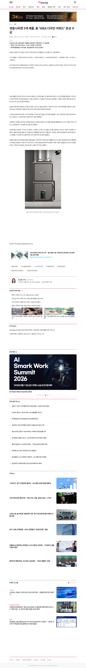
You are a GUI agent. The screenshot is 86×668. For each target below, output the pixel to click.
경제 (43, 7)
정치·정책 (66, 7)
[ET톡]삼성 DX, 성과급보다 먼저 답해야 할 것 (25, 419)
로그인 (11, 660)
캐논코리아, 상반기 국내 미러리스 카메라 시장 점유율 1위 (29, 432)
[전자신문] (43, 2)
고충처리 (36, 660)
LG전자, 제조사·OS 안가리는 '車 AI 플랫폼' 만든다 (27, 412)
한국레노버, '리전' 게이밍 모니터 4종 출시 (24, 451)
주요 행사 (13, 352)
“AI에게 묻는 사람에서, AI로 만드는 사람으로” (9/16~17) (26, 334)
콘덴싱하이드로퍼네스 (17, 271)
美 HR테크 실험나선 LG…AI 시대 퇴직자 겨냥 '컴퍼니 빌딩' (29, 438)
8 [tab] (49, 395)
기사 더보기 (29, 280)
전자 (24, 7)
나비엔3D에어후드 (26, 266)
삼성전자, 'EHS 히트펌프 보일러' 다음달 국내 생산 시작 (28, 425)
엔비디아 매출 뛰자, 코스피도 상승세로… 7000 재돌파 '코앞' (35, 282)
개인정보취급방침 (26, 660)
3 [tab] (40, 395)
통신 (38, 7)
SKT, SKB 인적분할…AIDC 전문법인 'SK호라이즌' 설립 (28, 530)
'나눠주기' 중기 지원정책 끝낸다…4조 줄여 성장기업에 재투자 (30, 483)
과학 (59, 7)
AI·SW (11, 7)
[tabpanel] (43, 374)
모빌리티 (31, 7)
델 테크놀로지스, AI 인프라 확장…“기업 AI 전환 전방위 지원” (30, 444)
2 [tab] (38, 395)
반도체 (18, 7)
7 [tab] (47, 395)
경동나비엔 (14, 266)
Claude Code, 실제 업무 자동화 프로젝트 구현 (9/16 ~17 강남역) (29, 43)
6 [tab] (45, 395)
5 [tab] (43, 395)
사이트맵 (42, 660)
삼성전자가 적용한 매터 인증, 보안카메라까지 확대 (27, 463)
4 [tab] (42, 395)
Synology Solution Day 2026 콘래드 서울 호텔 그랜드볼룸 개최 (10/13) (32, 330)
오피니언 (75, 7)
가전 (15, 24)
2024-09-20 (50, 37)
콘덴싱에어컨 (61, 266)
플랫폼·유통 (51, 7)
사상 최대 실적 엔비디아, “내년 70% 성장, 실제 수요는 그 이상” (30, 498)
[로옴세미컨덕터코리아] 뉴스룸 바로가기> (41, 257)
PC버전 (49, 660)
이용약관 (17, 660)
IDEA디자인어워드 (32, 271)
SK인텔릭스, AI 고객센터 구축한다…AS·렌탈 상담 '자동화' (29, 457)
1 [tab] (36, 395)
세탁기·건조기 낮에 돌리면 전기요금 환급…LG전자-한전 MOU (30, 406)
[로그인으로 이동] (75, 2)
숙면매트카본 (50, 266)
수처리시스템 (39, 266)
